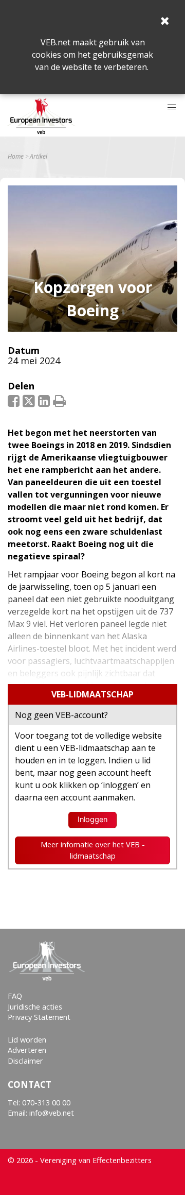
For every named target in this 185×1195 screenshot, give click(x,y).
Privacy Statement (39, 1017)
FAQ (15, 996)
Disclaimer (25, 1061)
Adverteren (27, 1050)
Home (16, 156)
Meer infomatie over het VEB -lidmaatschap (93, 850)
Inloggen (92, 819)
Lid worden (27, 1040)
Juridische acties (35, 1007)
